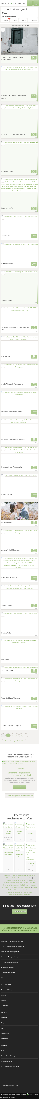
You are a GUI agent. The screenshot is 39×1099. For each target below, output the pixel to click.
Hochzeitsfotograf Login (10, 1085)
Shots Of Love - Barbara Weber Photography (12, 59)
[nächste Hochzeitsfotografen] (26, 735)
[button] (3, 735)
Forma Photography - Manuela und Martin (13, 97)
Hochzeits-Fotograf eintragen (10, 957)
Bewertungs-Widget (9, 972)
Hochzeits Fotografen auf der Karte (12, 941)
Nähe (24, 20)
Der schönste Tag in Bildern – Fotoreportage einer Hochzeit (19, 774)
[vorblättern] (33, 41)
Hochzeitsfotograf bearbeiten (10, 1066)
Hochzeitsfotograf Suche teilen (15, 741)
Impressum (4, 1045)
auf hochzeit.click (20, 911)
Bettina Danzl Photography (19, 832)
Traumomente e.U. (30, 835)
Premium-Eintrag (6, 990)
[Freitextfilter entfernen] (30, 3)
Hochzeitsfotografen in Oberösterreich (16, 880)
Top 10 (3, 1028)
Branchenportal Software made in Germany (13, 1094)
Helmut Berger (8, 832)
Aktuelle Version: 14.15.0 (7, 1097)
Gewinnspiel (5, 1033)
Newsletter (4, 1038)
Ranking (3, 995)
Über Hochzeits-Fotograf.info (10, 951)
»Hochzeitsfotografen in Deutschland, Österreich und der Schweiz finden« (20, 929)
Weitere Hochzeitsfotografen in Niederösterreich (19, 875)
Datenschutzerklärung (8, 1056)
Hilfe (2, 978)
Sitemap (3, 1000)
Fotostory (21, 768)
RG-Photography (7, 263)
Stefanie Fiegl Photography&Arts (13, 134)
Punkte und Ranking (7, 967)
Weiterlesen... (20, 787)
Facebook (4, 1012)
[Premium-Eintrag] (35, 817)
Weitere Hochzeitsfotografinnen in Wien (19, 878)
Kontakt (5, 1005)
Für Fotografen (6, 984)
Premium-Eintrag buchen (11, 962)
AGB (2, 1050)
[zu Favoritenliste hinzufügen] (3, 30)
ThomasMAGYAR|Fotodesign (8, 853)
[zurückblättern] (6, 41)
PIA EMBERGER (7, 171)
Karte (15, 20)
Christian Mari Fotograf (19, 856)
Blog (2, 1023)
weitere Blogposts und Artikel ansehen (20, 796)
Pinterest (4, 1017)
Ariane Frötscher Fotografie (11, 725)
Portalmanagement (7, 1061)
